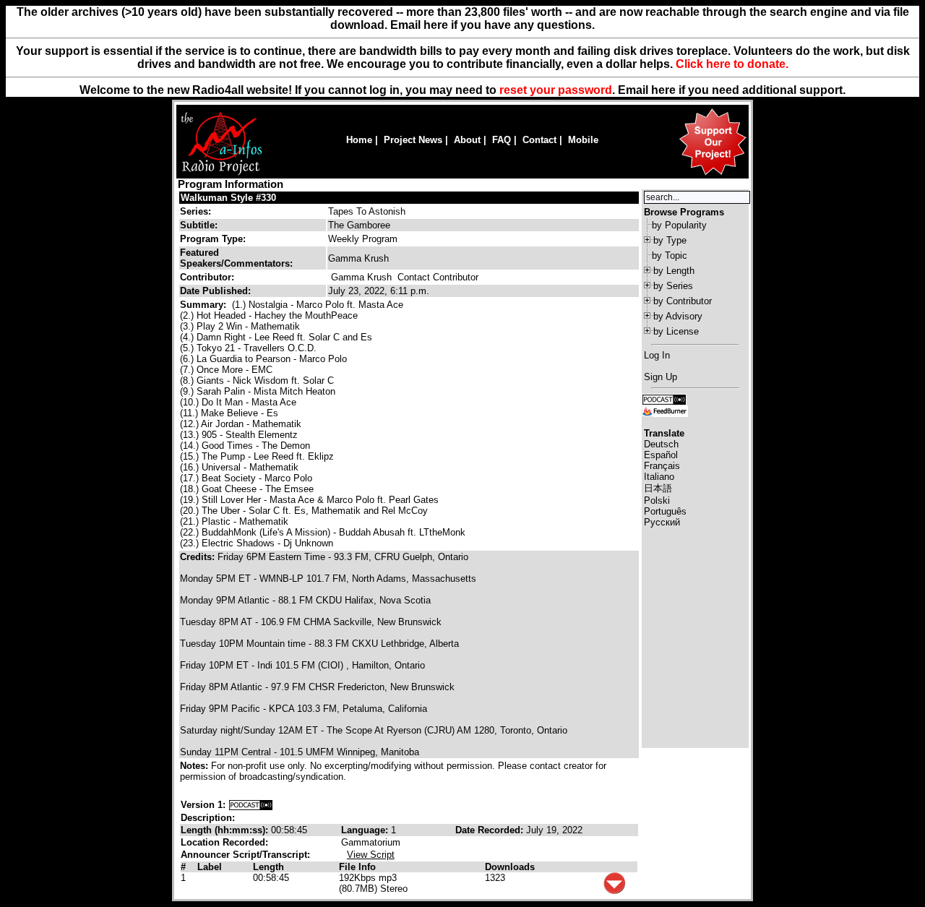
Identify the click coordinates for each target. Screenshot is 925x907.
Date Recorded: (490, 830)
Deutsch (661, 444)
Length (268, 866)
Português (665, 511)
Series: (195, 211)
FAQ (501, 139)
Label (209, 866)
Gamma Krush (361, 277)
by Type (670, 240)
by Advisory (677, 316)
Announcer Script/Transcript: (245, 854)
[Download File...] (614, 890)
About (467, 139)
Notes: (195, 765)
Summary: (204, 304)
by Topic (669, 255)
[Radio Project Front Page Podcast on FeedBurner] (665, 410)
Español (661, 455)
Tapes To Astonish (366, 211)
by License (676, 331)
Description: (208, 817)
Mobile (583, 139)
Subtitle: (199, 225)
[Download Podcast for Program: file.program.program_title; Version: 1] (250, 804)
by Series (673, 285)
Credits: (199, 556)
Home (359, 139)
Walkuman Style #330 (228, 197)
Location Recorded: (224, 842)
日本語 (658, 488)
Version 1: (203, 804)
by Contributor (682, 301)
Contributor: (207, 277)
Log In (657, 355)
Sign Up (660, 376)
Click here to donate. (732, 64)
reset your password (555, 90)
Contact (539, 139)
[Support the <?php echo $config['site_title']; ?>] (712, 174)
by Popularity (679, 225)
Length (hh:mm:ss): (226, 830)
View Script (371, 854)
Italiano (659, 476)
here (663, 90)
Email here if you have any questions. (492, 25)
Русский (662, 522)
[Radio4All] (221, 173)
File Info (357, 866)
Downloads (510, 866)
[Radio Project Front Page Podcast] (664, 398)
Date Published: (215, 290)
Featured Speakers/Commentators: (236, 258)
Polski (657, 500)
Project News (413, 139)
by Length (673, 270)
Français (662, 465)
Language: (366, 830)
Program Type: (213, 238)
